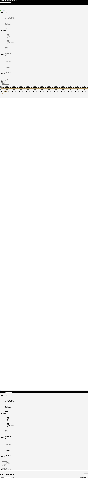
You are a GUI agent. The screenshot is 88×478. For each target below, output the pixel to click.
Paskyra (3, 82)
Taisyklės (4, 80)
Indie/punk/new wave (8, 19)
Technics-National (10, 42)
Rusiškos (6, 28)
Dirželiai (6, 46)
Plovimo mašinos (8, 72)
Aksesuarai (7, 55)
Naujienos (4, 83)
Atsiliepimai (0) (10, 152)
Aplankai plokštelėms (8, 56)
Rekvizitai (6, 79)
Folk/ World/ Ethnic (8, 16)
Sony (8, 41)
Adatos (6, 31)
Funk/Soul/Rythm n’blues (9, 17)
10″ (7, 59)
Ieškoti (13, 477)
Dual (8, 34)
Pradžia (1, 98)
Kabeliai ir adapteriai (8, 49)
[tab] (3, 152)
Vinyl (73, 115)
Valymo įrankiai (7, 71)
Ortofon (8, 35)
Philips (8, 36)
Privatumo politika (5, 84)
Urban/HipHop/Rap (8, 29)
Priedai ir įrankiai (8, 52)
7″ (7, 58)
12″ (7, 60)
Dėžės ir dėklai (4, 54)
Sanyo (8, 37)
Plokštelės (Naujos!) (5, 12)
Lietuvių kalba (4, 390)
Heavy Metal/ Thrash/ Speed (10, 18)
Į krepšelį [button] (14, 203)
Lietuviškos (7, 23)
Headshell (6, 48)
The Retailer (9, 392)
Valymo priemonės (5, 70)
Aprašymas (3, 152)
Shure (8, 40)
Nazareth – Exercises (6, 205)
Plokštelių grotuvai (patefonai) (10, 50)
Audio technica (10, 415)
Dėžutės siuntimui (8, 67)
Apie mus (4, 77)
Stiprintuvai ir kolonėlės (9, 53)
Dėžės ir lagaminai (8, 61)
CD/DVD (4, 73)
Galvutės (6, 47)
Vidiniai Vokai (7, 62)
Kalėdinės (6, 22)
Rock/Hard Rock (19, 98)
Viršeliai (6, 68)
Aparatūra (4, 30)
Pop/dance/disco (8, 24)
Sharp (8, 38)
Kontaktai (6, 78)
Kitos (8, 43)
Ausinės (6, 44)
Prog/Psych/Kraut (8, 25)
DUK (3, 81)
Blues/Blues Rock (8, 13)
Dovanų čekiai (4, 74)
